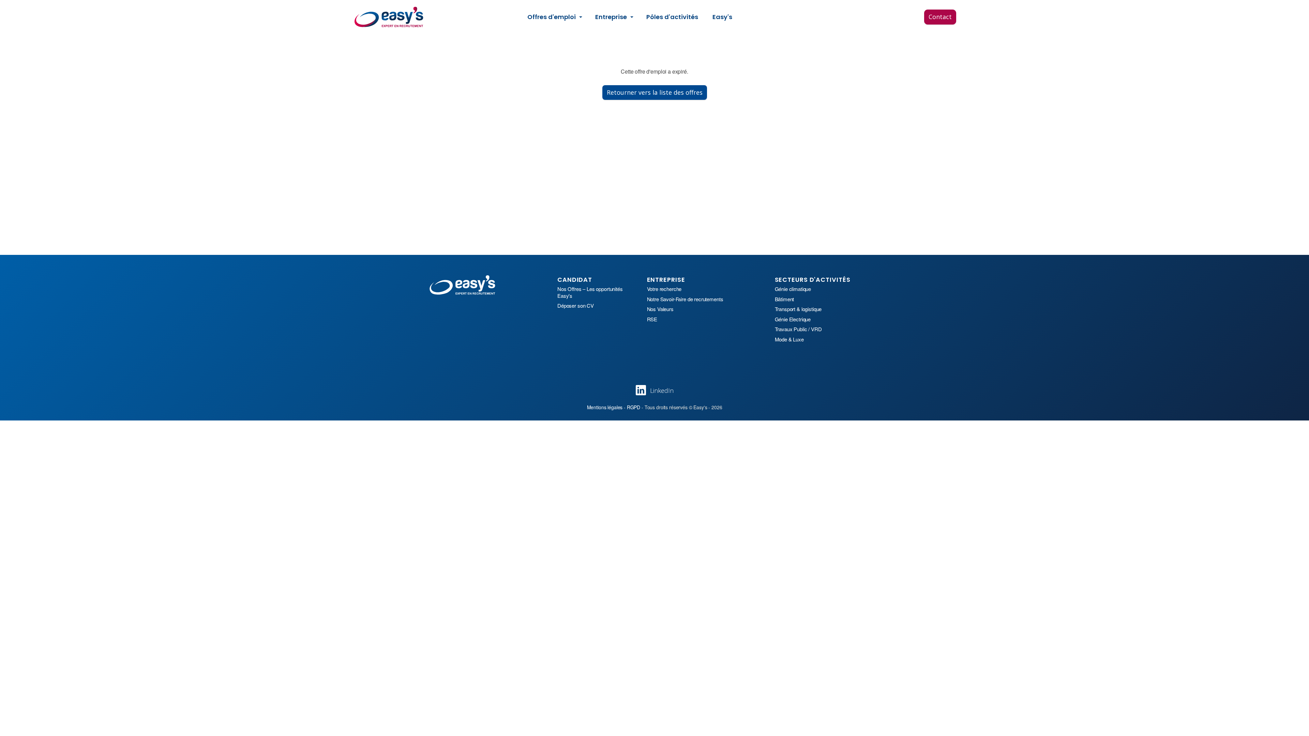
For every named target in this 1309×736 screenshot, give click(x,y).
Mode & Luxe (789, 339)
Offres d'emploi (551, 17)
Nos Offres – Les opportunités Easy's (590, 292)
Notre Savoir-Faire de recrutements (685, 299)
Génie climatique (793, 289)
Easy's (722, 17)
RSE (652, 319)
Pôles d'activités (672, 17)
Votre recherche (664, 289)
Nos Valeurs (660, 309)
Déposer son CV (575, 305)
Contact (940, 17)
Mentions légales (605, 407)
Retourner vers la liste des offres (655, 92)
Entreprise (611, 17)
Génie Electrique (793, 319)
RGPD (633, 407)
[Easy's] (389, 17)
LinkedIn (662, 390)
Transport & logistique (798, 309)
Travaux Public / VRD (798, 329)
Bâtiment (784, 299)
